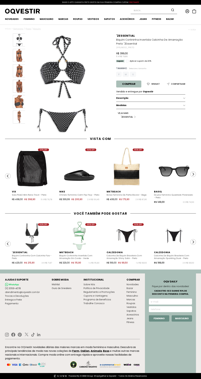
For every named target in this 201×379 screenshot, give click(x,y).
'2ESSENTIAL (125, 36)
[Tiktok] (33, 335)
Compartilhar (178, 84)
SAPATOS (109, 19)
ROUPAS (77, 19)
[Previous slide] (8, 176)
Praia (28, 28)
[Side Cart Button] (194, 11)
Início (8, 28)
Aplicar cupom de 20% (140, 61)
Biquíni (37, 28)
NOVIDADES (12, 19)
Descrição (122, 98)
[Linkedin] (39, 335)
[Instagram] (7, 335)
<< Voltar (192, 29)
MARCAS (63, 19)
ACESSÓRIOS (127, 19)
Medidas (121, 105)
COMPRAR (129, 84)
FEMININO (29, 19)
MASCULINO (46, 19)
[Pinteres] (20, 335)
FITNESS (156, 19)
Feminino (18, 28)
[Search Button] (172, 9)
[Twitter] (26, 335)
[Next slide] (193, 174)
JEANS (143, 19)
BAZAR (170, 19)
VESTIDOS (93, 19)
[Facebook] (13, 335)
